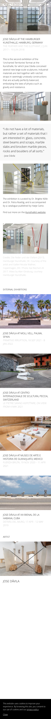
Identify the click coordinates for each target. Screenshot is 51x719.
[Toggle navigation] (48, 4)
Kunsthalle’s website (35, 212)
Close (5, 714)
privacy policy (33, 709)
